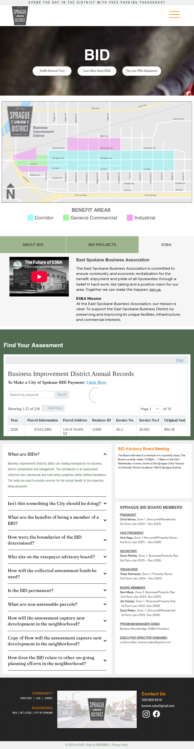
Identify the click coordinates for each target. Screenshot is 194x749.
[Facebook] (156, 714)
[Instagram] (146, 714)
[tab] (33, 244)
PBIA (14, 712)
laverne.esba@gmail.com (158, 706)
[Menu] (174, 14)
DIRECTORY (26, 698)
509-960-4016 (152, 700)
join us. (155, 289)
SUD (38, 698)
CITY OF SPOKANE (43, 712)
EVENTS (49, 698)
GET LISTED (25, 712)
